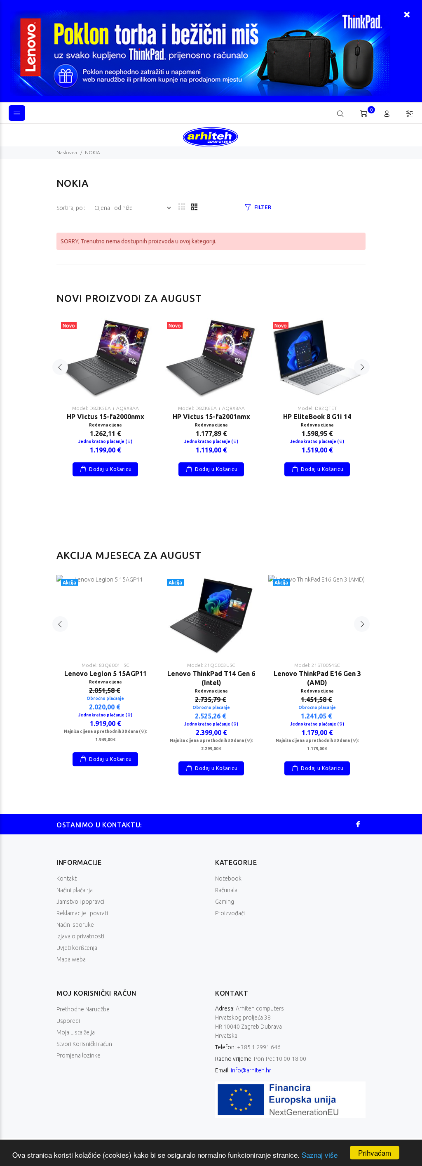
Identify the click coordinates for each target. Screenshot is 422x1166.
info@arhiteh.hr (251, 1070)
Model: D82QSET (105, 408)
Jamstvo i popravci (80, 901)
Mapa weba (71, 959)
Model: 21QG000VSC (317, 665)
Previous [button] (60, 367)
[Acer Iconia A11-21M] (105, 615)
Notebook (228, 878)
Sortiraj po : (71, 208)
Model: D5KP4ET (211, 400)
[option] (105, 389)
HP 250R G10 (317, 416)
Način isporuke (75, 924)
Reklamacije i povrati (82, 913)
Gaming (224, 901)
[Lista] (194, 207)
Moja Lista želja (75, 1032)
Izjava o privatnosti (80, 936)
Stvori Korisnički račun (84, 1044)
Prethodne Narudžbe (83, 1009)
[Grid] (182, 207)
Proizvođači (230, 913)
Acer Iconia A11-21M (105, 673)
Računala (226, 890)
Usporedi (68, 1021)
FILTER (262, 207)
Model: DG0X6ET (317, 408)
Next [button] (362, 367)
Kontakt (66, 878)
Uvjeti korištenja (76, 948)
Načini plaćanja (74, 890)
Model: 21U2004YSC (211, 665)
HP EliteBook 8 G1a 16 (211, 408)
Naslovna (66, 152)
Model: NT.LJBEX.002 (105, 665)
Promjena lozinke (78, 1055)
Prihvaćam (374, 1152)
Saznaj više (320, 1155)
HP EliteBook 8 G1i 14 (105, 416)
